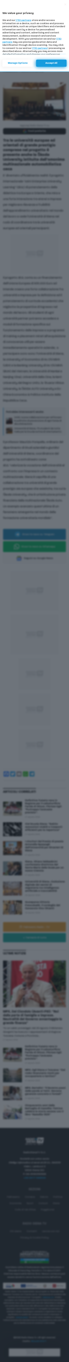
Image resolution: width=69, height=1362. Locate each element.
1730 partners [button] (23, 20)
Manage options (18, 63)
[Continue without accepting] (65, 4)
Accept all (51, 63)
